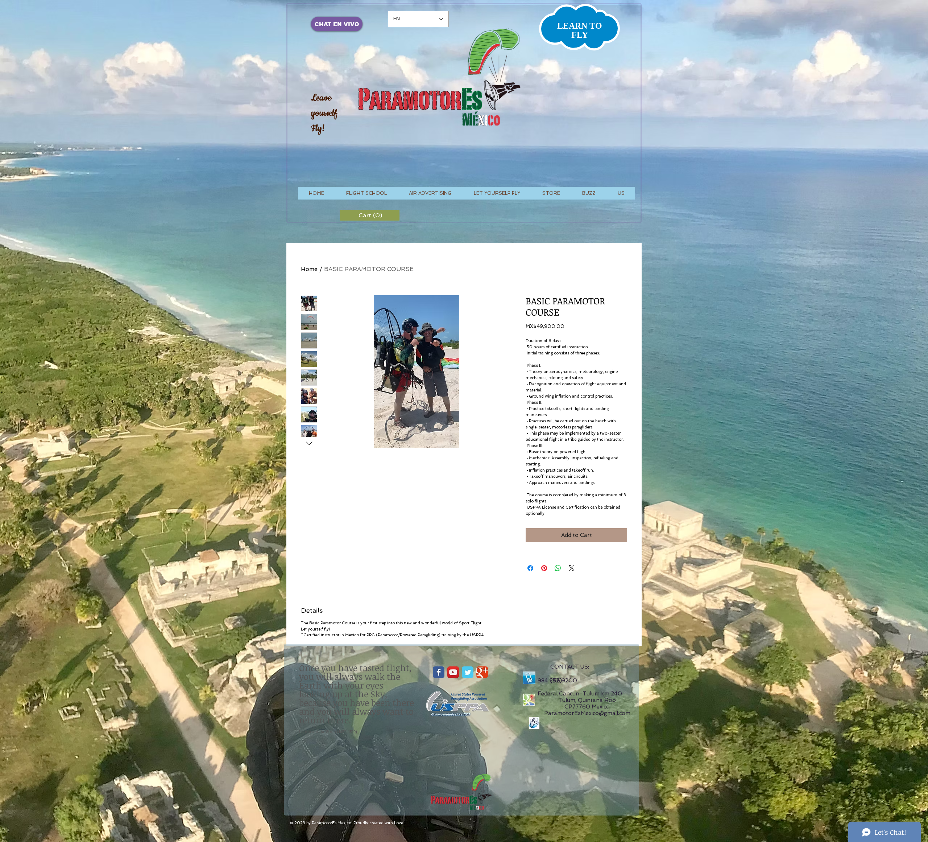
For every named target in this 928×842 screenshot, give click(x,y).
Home (309, 269)
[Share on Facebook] (530, 568)
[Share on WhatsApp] (558, 568)
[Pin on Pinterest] (544, 568)
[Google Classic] (482, 672)
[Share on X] (571, 568)
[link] (370, 215)
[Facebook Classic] (438, 672)
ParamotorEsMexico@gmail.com (587, 713)
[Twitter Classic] (467, 672)
